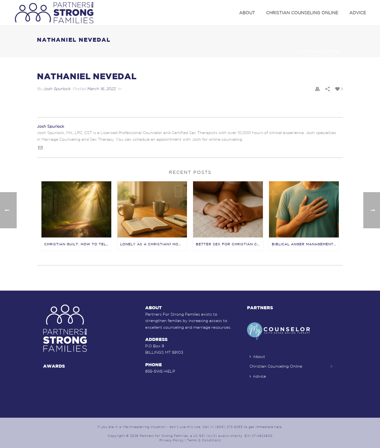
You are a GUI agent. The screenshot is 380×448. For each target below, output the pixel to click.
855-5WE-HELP (160, 371)
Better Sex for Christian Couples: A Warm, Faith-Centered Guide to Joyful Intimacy (229, 244)
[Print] (317, 89)
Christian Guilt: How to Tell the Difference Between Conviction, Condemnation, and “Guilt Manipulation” (77, 244)
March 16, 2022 (101, 88)
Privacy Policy (171, 440)
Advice (357, 12)
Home (293, 51)
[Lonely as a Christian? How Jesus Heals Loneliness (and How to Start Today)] (152, 209)
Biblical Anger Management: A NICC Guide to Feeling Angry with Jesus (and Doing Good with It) (305, 244)
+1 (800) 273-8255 (226, 427)
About (247, 12)
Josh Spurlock (56, 88)
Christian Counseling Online (302, 12)
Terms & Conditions (204, 440)
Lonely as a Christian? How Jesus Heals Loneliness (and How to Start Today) (153, 244)
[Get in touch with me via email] (40, 148)
